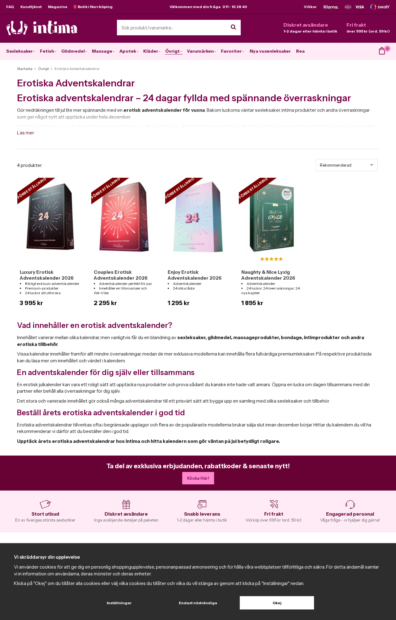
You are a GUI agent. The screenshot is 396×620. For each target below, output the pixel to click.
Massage (102, 51)
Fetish (47, 51)
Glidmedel (73, 51)
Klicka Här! (198, 478)
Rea (300, 51)
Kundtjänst (31, 6)
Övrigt (172, 51)
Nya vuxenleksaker (270, 51)
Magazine (57, 6)
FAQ (10, 6)
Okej (277, 602)
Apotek (127, 51)
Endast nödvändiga (198, 602)
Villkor (310, 6)
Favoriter (231, 51)
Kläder (150, 51)
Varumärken (200, 51)
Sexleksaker (19, 51)
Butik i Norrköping (94, 6)
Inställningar (119, 602)
